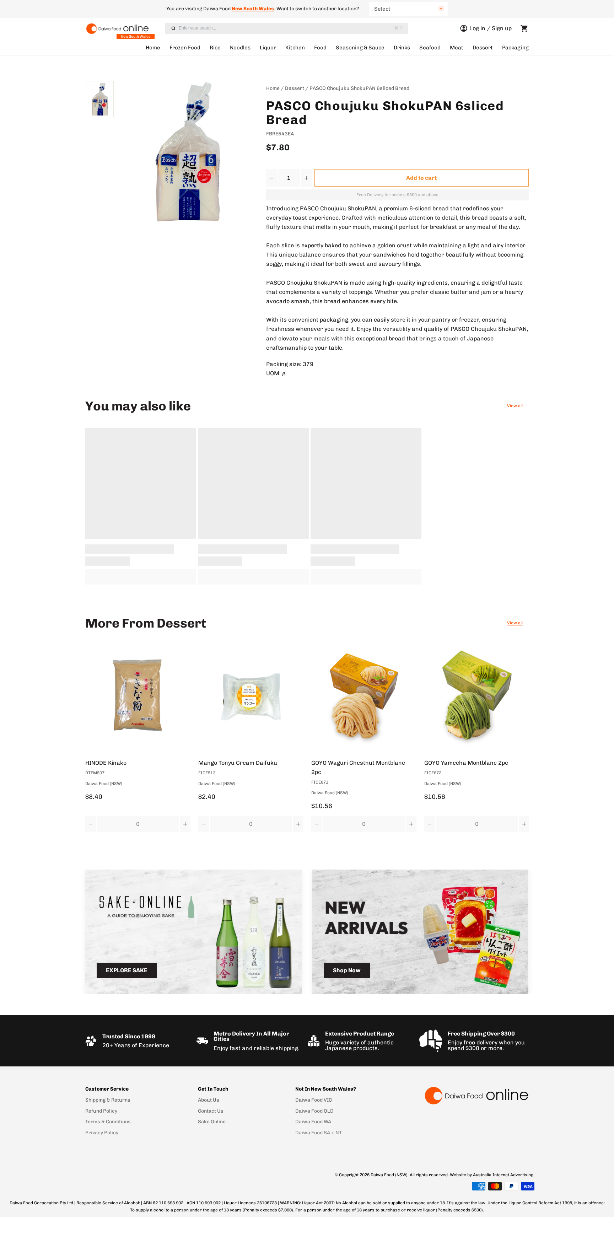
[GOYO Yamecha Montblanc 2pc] (476, 697)
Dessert (483, 47)
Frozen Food (184, 47)
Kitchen (295, 47)
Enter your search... (290, 28)
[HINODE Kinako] (137, 697)
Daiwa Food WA (313, 1122)
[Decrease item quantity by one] (272, 178)
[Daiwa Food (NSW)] (476, 1095)
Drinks (402, 47)
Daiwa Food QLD (314, 1111)
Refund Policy (101, 1111)
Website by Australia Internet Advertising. (492, 1174)
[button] (421, 178)
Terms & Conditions (108, 1122)
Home (153, 47)
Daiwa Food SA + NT (318, 1133)
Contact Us (210, 1111)
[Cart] (524, 28)
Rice (215, 47)
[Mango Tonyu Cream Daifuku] (250, 697)
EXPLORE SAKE (126, 970)
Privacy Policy (101, 1133)
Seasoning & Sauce (360, 47)
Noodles (240, 47)
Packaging (515, 47)
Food (320, 47)
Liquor (268, 47)
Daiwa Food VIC (313, 1100)
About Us (208, 1100)
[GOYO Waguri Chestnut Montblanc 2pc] (363, 697)
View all (515, 405)
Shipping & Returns (107, 1100)
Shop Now (347, 970)
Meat (456, 47)
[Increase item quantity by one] (306, 178)
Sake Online (212, 1122)
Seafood (430, 47)
